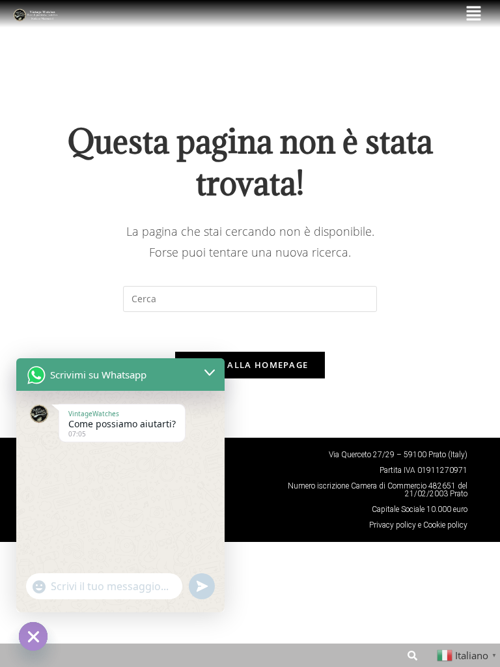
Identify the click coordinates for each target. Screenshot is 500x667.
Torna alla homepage (250, 365)
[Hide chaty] (33, 636)
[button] (474, 13)
